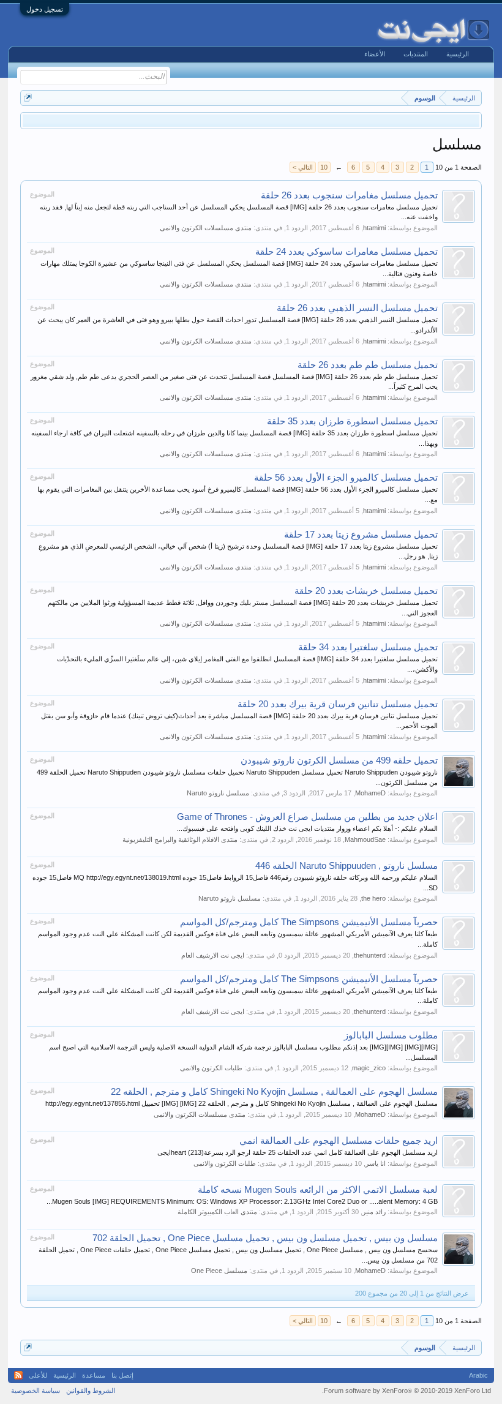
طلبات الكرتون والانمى (211, 1068)
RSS (18, 1375)
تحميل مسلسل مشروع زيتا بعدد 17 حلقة (361, 534)
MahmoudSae (365, 839)
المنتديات (415, 54)
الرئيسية (457, 54)
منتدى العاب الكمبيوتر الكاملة (217, 1211)
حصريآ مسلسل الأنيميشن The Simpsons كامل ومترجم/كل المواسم (309, 922)
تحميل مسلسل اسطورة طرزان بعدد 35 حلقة (352, 421)
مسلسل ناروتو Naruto (218, 793)
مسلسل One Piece (219, 1270)
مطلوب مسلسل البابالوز (391, 1035)
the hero (373, 898)
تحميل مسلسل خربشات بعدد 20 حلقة (366, 591)
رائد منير (374, 1211)
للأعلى (38, 1375)
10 (324, 167)
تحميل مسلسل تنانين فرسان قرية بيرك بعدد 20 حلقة (338, 704)
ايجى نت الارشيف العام (212, 955)
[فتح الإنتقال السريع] (28, 98)
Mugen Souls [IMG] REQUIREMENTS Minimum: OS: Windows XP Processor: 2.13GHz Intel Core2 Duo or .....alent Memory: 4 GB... (242, 1201)
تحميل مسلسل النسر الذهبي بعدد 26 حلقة (357, 308)
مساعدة (93, 1375)
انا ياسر (375, 1163)
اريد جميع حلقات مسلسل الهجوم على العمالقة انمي (338, 1141)
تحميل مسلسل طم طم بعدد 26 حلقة (368, 365)
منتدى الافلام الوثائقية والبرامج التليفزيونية (180, 839)
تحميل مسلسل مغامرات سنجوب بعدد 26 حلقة (349, 195)
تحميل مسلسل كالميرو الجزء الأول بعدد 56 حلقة (346, 477)
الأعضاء (374, 54)
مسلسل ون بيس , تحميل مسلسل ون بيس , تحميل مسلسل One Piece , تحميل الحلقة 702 (265, 1238)
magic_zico (369, 1068)
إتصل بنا (122, 1375)
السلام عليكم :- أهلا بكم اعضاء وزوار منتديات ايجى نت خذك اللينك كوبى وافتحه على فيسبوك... (307, 828)
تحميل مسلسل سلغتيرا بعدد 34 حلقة (368, 647)
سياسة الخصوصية (35, 1390)
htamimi (374, 227)
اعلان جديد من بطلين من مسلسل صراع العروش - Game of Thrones (307, 817)
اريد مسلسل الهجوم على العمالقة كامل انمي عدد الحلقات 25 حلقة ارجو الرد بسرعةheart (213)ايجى (297, 1152)
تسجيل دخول (44, 9)
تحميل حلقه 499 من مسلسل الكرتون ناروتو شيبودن (339, 760)
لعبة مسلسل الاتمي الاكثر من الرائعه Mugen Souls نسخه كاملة (318, 1190)
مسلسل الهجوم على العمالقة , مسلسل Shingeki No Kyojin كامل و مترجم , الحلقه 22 (274, 1092)
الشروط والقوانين (90, 1390)
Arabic (478, 1375)
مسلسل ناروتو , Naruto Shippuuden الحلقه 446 (346, 866)
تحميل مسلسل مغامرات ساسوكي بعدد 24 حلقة (346, 252)
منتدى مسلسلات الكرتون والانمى (206, 227)
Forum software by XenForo (406, 1390)
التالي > (303, 167)
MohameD (370, 793)
